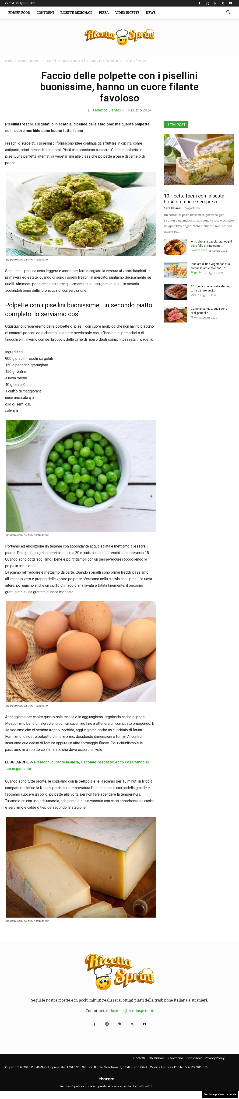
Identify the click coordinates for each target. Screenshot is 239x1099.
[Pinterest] (214, 3)
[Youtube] (230, 3)
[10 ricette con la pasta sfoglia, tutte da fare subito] (175, 292)
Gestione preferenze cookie (220, 1094)
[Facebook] (199, 3)
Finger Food (19, 12)
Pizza (104, 12)
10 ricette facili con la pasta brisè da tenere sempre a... (194, 199)
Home (9, 61)
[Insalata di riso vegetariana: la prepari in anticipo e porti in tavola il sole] (175, 270)
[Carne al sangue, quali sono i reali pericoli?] (175, 315)
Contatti (139, 1058)
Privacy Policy (215, 1058)
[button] (228, 12)
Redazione (175, 1058)
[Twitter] (222, 3)
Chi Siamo (156, 1058)
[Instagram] (207, 3)
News (151, 12)
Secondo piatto (28, 61)
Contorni (45, 12)
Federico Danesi (107, 110)
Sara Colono (172, 208)
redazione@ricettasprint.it (129, 1011)
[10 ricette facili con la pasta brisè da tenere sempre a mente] (199, 159)
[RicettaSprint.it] (119, 37)
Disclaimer (194, 1058)
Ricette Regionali (76, 12)
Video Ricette (127, 12)
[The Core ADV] (106, 1081)
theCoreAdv (145, 1086)
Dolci (166, 190)
